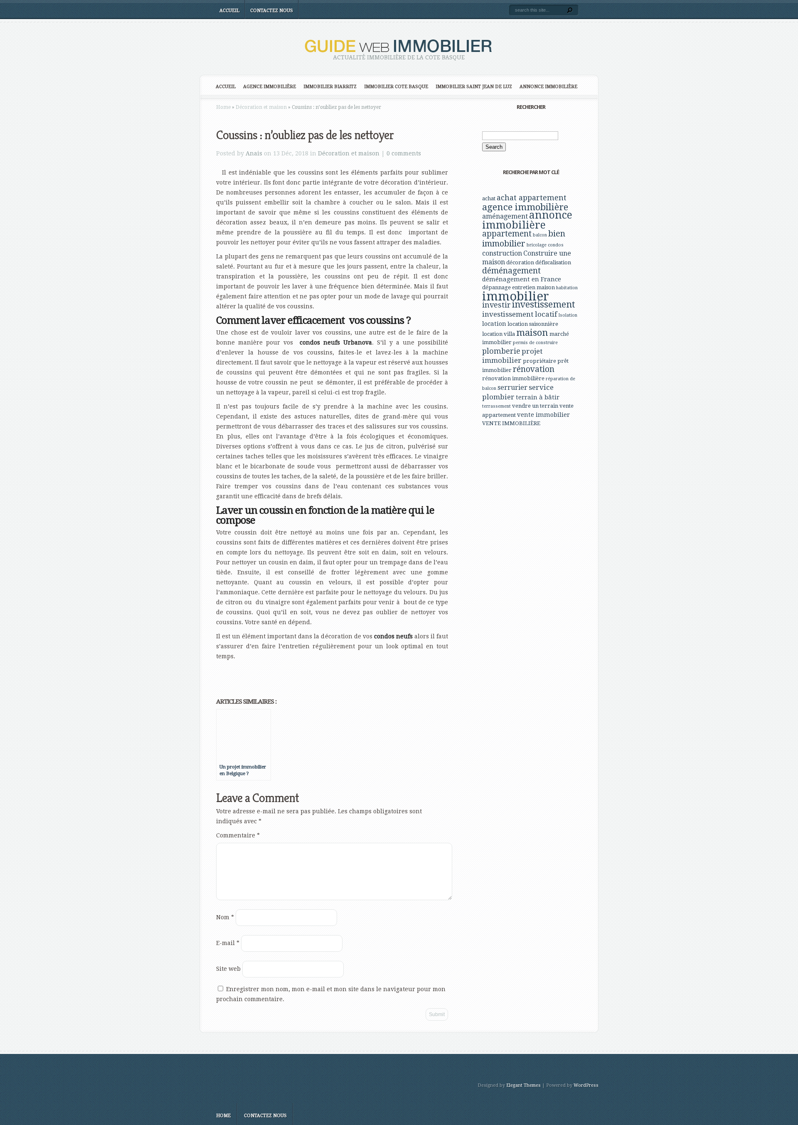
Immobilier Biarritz (330, 86)
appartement (507, 234)
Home (223, 107)
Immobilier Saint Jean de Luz (474, 86)
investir (496, 304)
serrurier (512, 387)
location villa (498, 334)
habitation (567, 287)
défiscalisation (553, 262)
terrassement (496, 406)
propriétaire (539, 361)
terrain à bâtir (537, 397)
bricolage (537, 245)
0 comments (404, 153)
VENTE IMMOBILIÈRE (511, 423)
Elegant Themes (523, 1085)
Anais (254, 153)
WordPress (586, 1085)
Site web (228, 968)
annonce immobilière (527, 220)
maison (532, 332)
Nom (225, 917)
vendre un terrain (535, 406)
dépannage (496, 287)
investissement (543, 304)
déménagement (511, 271)
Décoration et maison (261, 107)
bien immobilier (523, 239)
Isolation (567, 315)
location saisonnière (532, 324)
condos (556, 245)
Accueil (229, 10)
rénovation (533, 369)
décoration (520, 262)
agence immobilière (525, 207)
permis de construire (535, 342)
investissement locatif (519, 314)
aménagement (505, 216)
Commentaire (238, 835)
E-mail (227, 943)
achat (488, 198)
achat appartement (531, 197)
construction (502, 253)
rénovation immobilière (513, 378)
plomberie (501, 351)
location (494, 323)
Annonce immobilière (548, 86)
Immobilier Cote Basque (396, 86)
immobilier (515, 296)
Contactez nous (271, 10)
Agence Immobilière (269, 86)
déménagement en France (521, 279)
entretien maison (533, 287)
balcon (540, 235)
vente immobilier (543, 414)
